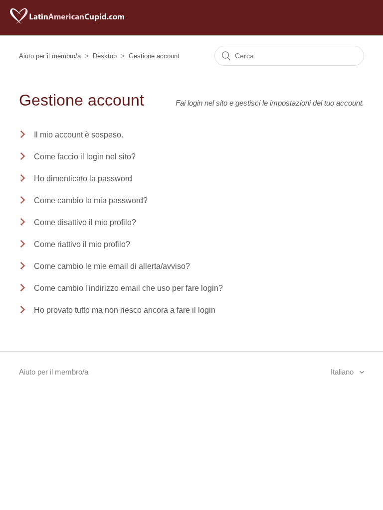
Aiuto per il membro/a (50, 56)
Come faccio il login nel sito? (85, 156)
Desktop (105, 56)
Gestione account (154, 56)
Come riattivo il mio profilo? (82, 244)
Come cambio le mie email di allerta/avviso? (112, 266)
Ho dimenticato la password (83, 178)
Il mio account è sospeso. (78, 134)
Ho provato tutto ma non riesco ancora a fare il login (124, 310)
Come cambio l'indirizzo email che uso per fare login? (128, 288)
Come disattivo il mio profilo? (85, 222)
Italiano (343, 372)
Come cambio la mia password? (91, 200)
